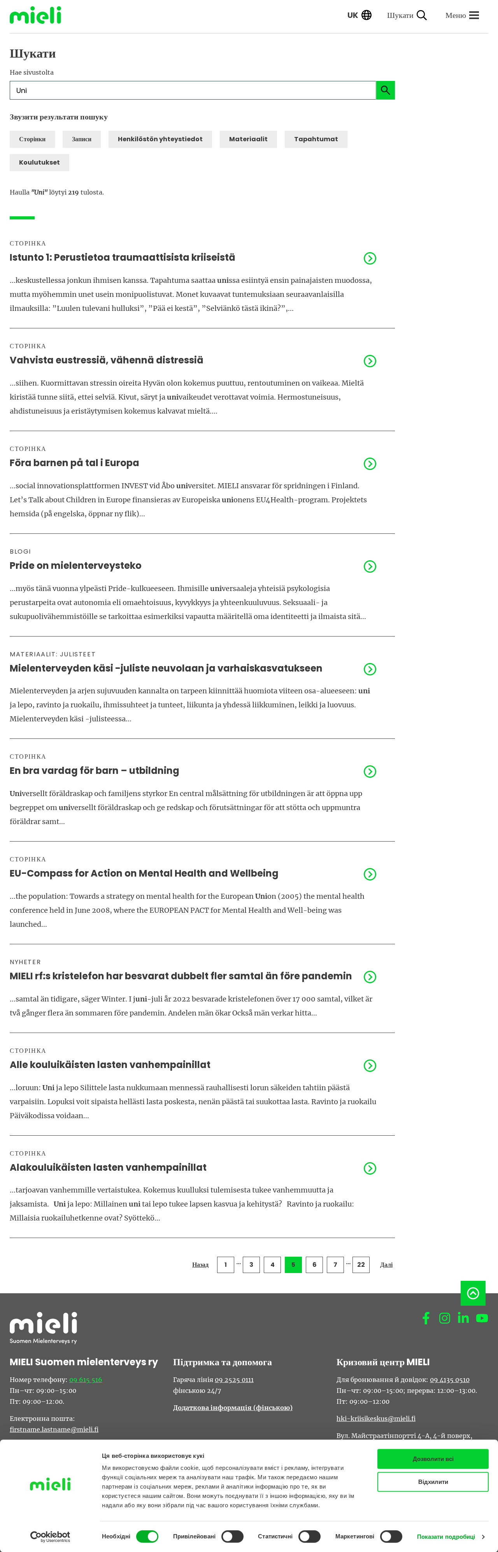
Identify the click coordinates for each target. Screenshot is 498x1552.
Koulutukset (39, 162)
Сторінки (32, 139)
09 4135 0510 (450, 1380)
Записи (81, 139)
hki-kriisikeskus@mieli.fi (376, 1418)
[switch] (232, 1536)
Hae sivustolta (32, 72)
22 (361, 1264)
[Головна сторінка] (41, 15)
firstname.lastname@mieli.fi (54, 1429)
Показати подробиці (446, 1536)
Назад (200, 1264)
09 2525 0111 (234, 1380)
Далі (386, 1264)
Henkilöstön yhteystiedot (160, 139)
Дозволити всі (433, 1459)
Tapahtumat (316, 139)
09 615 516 (85, 1380)
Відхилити (433, 1481)
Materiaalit (248, 139)
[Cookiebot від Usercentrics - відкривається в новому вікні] (50, 1537)
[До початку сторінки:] (473, 1293)
